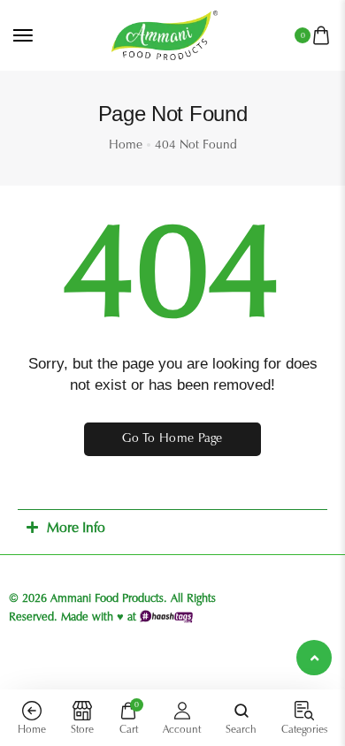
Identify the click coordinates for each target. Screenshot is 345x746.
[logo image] (164, 34)
